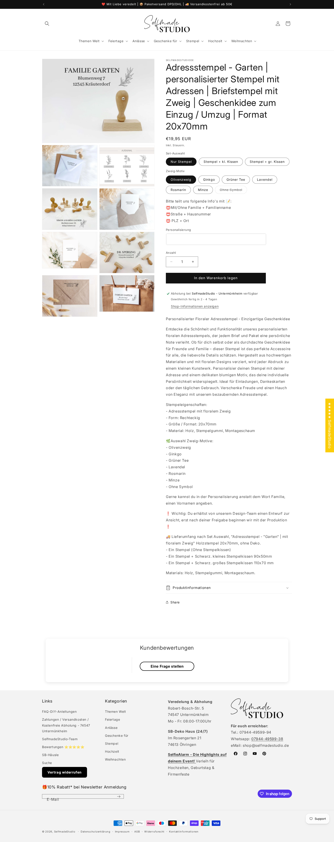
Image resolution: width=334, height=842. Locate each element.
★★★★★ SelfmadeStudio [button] (329, 425)
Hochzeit (112, 751)
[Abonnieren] (119, 796)
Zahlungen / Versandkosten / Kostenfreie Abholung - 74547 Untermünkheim (66, 725)
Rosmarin (178, 190)
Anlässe (111, 728)
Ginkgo (209, 179)
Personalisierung (178, 230)
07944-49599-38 (267, 739)
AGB (137, 831)
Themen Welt (115, 711)
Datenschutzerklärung (95, 831)
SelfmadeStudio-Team (59, 739)
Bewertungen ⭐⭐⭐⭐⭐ (63, 747)
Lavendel (264, 179)
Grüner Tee (236, 179)
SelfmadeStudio (64, 831)
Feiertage (112, 719)
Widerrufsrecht (154, 831)
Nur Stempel (181, 162)
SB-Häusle (50, 755)
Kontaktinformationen (184, 831)
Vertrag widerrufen (64, 772)
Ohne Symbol (233, 191)
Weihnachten (115, 759)
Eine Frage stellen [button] (167, 666)
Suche (47, 763)
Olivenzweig (181, 179)
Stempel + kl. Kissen (221, 162)
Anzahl (171, 252)
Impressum (122, 831)
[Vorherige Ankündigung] (44, 4)
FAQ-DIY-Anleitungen (59, 711)
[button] (47, 24)
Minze (203, 190)
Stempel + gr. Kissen (267, 162)
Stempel (111, 743)
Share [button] (175, 602)
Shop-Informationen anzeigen (195, 306)
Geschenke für (116, 735)
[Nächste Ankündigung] (290, 4)
